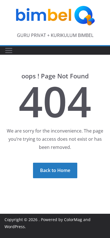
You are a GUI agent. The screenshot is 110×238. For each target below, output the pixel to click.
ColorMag (73, 219)
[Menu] (9, 50)
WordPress (15, 226)
